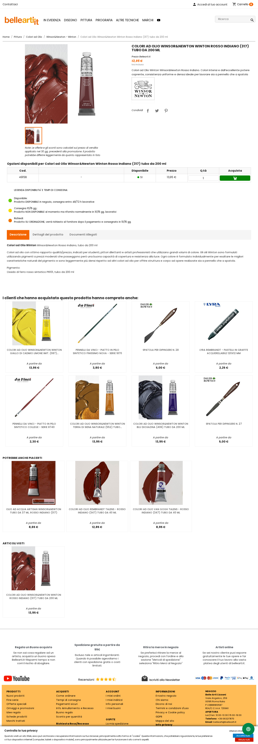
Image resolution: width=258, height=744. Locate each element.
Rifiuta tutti (244, 739)
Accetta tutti (243, 735)
